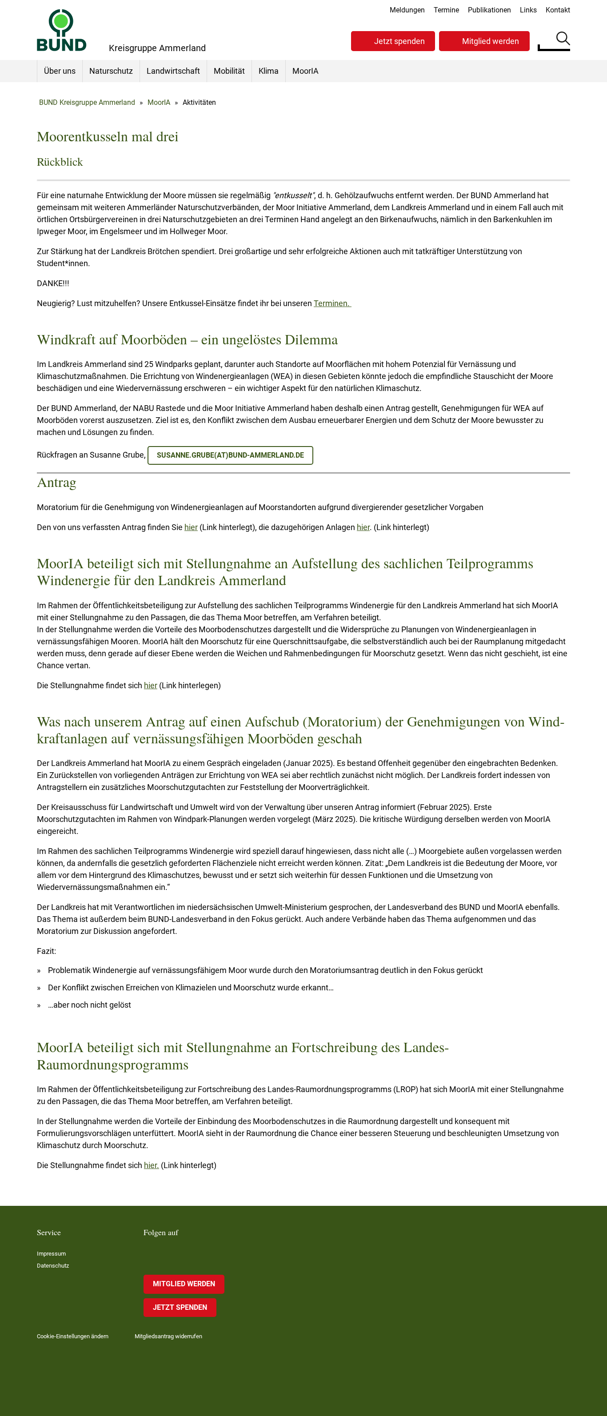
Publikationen (489, 10)
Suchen (563, 40)
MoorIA (305, 71)
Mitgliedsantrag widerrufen (168, 1336)
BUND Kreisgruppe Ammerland (87, 102)
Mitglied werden (490, 41)
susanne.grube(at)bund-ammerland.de (230, 455)
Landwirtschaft (173, 71)
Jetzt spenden (399, 41)
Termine (446, 10)
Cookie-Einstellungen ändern (72, 1336)
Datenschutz (53, 1265)
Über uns (60, 71)
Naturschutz (111, 71)
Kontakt (558, 10)
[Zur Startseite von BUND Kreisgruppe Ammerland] (62, 30)
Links (528, 10)
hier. (151, 1165)
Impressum (51, 1253)
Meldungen (407, 10)
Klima (269, 71)
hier (191, 527)
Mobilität (229, 71)
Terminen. (332, 303)
